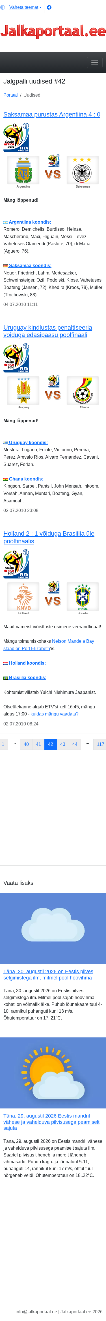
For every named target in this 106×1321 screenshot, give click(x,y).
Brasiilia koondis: (27, 677)
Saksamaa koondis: (29, 265)
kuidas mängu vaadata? (55, 714)
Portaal (10, 95)
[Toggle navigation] (95, 62)
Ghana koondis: (25, 479)
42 (50, 744)
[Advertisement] (53, 807)
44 (74, 744)
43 (62, 744)
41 (38, 744)
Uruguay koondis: (28, 442)
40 (26, 744)
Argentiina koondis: (29, 222)
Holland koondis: (27, 663)
